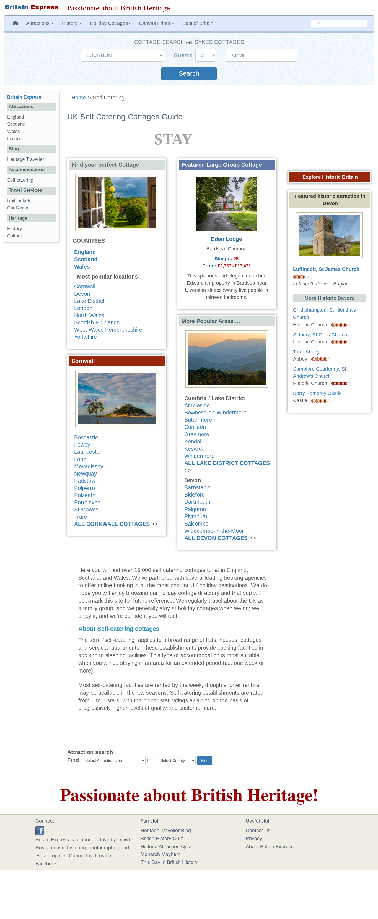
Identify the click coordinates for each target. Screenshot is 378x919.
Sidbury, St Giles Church (320, 334)
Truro (80, 517)
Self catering (20, 180)
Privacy (254, 838)
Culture (14, 235)
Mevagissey (88, 466)
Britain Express (24, 97)
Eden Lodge (226, 239)
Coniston (195, 427)
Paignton (195, 509)
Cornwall (84, 286)
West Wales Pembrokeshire (108, 330)
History (14, 228)
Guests (184, 55)
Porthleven (87, 502)
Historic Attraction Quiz (166, 846)
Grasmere (196, 434)
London (83, 308)
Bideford (194, 495)
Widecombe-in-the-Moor (214, 531)
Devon (82, 294)
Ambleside (197, 405)
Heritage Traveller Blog (166, 830)
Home (78, 97)
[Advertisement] (31, 332)
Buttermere (198, 420)
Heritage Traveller (25, 159)
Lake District (89, 301)
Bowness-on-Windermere (215, 412)
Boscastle (86, 437)
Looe (80, 459)
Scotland (85, 259)
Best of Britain (197, 23)
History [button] (70, 23)
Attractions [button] (38, 23)
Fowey (82, 445)
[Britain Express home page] (31, 7)
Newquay (85, 474)
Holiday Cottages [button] (109, 23)
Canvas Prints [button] (155, 23)
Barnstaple (197, 487)
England (85, 252)
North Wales (89, 315)
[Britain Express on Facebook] (39, 830)
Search (189, 73)
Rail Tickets (19, 200)
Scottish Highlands (97, 322)
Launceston (88, 452)
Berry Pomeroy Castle (317, 393)
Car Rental (18, 208)
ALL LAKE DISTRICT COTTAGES (227, 463)
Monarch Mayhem (160, 853)
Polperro (84, 488)
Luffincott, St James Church (326, 269)
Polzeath (84, 495)
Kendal (192, 442)
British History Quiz (162, 838)
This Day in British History (169, 861)
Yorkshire (85, 337)
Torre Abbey (306, 352)
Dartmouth (197, 502)
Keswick (194, 449)
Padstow (84, 481)
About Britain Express (270, 846)
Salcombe (196, 524)
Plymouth (195, 516)
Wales (82, 267)
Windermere (199, 456)
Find (73, 760)
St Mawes (86, 509)
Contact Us (258, 830)
